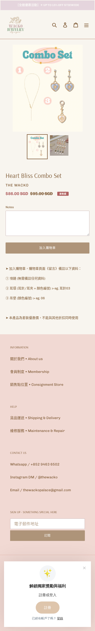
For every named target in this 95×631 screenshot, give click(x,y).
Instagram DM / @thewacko (34, 477)
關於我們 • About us (26, 359)
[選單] (86, 25)
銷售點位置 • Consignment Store (36, 384)
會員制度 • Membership (29, 372)
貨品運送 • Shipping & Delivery (35, 418)
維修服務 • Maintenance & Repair (37, 431)
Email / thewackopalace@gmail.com (40, 490)
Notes (10, 207)
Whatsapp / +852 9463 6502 (35, 464)
